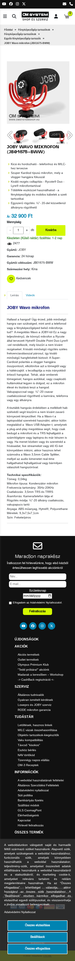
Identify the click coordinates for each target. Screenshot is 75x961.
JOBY (22, 250)
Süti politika (25, 795)
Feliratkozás (37, 611)
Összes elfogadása (37, 948)
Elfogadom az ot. (37, 602)
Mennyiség (14, 222)
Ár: (9, 217)
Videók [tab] (30, 295)
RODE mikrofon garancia (34, 709)
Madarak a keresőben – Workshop (40, 674)
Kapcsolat (24, 820)
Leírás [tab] (14, 295)
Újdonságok (27, 639)
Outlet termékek (28, 659)
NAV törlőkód (26, 755)
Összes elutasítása (37, 925)
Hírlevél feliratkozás (31, 825)
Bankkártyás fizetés (30, 800)
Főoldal (8, 29)
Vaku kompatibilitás (30, 740)
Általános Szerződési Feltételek (38, 785)
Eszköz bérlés (27, 750)
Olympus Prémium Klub (33, 664)
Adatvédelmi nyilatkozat (33, 790)
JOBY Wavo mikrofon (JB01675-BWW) (27, 43)
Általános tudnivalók (31, 694)
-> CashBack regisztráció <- (36, 679)
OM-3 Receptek (28, 765)
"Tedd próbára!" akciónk (33, 669)
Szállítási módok (28, 805)
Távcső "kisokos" (29, 745)
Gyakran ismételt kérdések (35, 699)
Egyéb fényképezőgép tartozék (22, 38)
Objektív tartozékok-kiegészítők (38, 735)
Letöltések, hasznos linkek (35, 725)
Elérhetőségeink (28, 815)
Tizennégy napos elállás (33, 760)
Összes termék (29, 832)
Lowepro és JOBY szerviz (34, 704)
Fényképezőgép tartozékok (34, 29)
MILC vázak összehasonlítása (37, 730)
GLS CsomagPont (29, 810)
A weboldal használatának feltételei (41, 780)
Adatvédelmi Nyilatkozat (44, 602)
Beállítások (37, 937)
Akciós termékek (28, 654)
